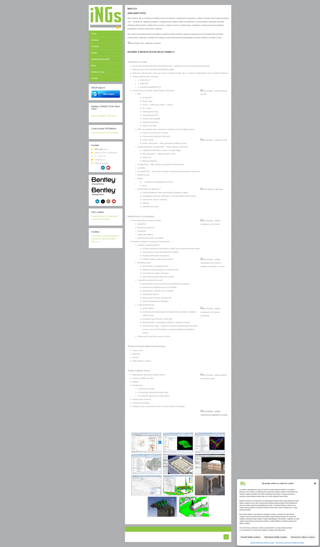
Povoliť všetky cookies (250, 537)
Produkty (95, 46)
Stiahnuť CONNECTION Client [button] (103, 116)
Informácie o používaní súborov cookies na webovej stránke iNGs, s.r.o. (105, 239)
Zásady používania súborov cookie (262, 543)
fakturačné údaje (101, 163)
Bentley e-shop (98, 72)
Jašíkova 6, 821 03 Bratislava (105, 153)
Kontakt (94, 78)
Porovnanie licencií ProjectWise (105, 132)
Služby (94, 53)
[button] (315, 483)
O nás (93, 33)
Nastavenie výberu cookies (303, 537)
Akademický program (100, 59)
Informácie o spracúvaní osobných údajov (289, 543)
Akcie (93, 65)
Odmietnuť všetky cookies (275, 537)
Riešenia (95, 40)
